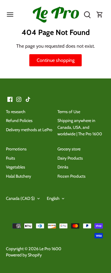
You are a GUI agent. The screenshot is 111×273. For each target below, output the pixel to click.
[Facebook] (9, 99)
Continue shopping (56, 60)
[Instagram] (18, 99)
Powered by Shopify (24, 255)
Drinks (62, 167)
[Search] (87, 14)
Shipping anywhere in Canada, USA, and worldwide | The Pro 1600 (79, 127)
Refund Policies (19, 120)
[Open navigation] (10, 14)
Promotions (16, 149)
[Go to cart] (100, 14)
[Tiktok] (27, 99)
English (53, 198)
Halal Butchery (18, 176)
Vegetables (15, 167)
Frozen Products (71, 176)
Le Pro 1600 (50, 248)
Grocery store (69, 149)
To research (15, 111)
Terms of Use (68, 111)
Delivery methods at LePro (29, 129)
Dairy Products (70, 158)
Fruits (10, 158)
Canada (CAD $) (20, 198)
